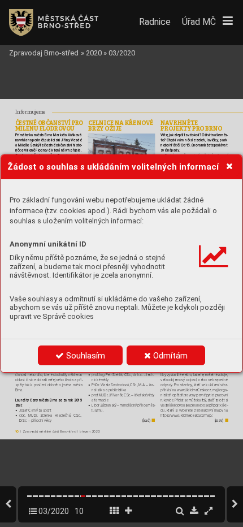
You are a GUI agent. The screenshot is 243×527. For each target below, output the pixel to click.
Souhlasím (84, 356)
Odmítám (169, 356)
